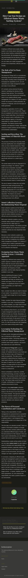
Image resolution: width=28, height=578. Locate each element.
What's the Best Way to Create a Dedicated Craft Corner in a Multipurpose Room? (13, 527)
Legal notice (4, 566)
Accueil (3, 8)
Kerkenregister (6, 547)
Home (2, 558)
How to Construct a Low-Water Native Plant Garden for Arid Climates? (12, 532)
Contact (3, 569)
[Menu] (16, 1)
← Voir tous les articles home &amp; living (12, 508)
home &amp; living (10, 8)
